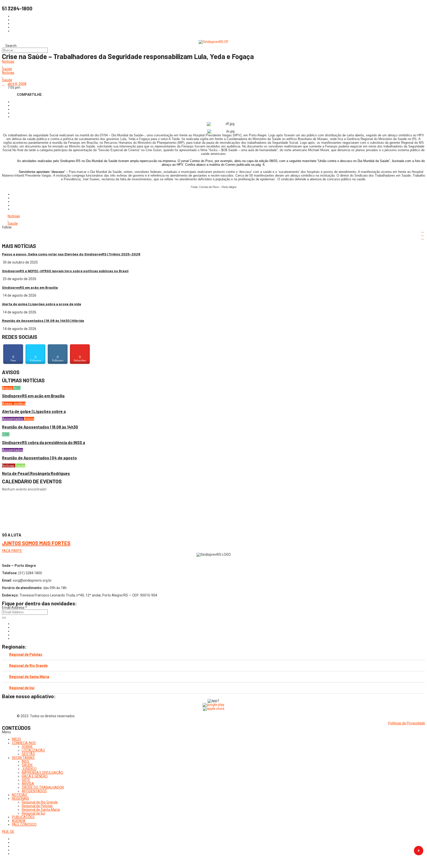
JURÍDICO (29, 769)
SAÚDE (27, 765)
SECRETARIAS (23, 758)
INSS (17, 388)
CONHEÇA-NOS (24, 743)
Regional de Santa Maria (29, 677)
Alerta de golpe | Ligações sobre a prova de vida (41, 304)
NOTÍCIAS (19, 795)
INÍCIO (16, 739)
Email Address (14, 608)
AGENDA (18, 821)
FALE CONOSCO (24, 824)
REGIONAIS (20, 798)
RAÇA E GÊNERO (35, 776)
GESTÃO (28, 754)
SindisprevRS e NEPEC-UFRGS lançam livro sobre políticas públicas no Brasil (65, 271)
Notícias (8, 61)
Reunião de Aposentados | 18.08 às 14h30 (40, 427)
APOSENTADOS (34, 791)
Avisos (7, 388)
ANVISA (28, 784)
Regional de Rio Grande (28, 666)
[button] (213, 732)
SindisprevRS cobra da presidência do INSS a (43, 442)
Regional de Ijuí (21, 688)
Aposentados (13, 419)
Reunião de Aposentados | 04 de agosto (39, 457)
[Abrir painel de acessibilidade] (418, 850)
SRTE (26, 780)
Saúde (7, 69)
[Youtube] (13, 635)
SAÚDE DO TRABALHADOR (43, 787)
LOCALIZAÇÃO (33, 750)
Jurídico (19, 404)
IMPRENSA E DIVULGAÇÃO (42, 773)
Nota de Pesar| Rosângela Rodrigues (36, 473)
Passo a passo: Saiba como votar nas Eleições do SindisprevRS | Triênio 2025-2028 (71, 254)
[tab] (213, 654)
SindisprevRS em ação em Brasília (30, 287)
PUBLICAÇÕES (23, 817)
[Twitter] (13, 631)
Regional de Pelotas (25, 654)
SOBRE (27, 747)
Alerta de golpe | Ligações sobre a (34, 411)
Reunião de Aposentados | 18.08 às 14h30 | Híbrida (43, 320)
